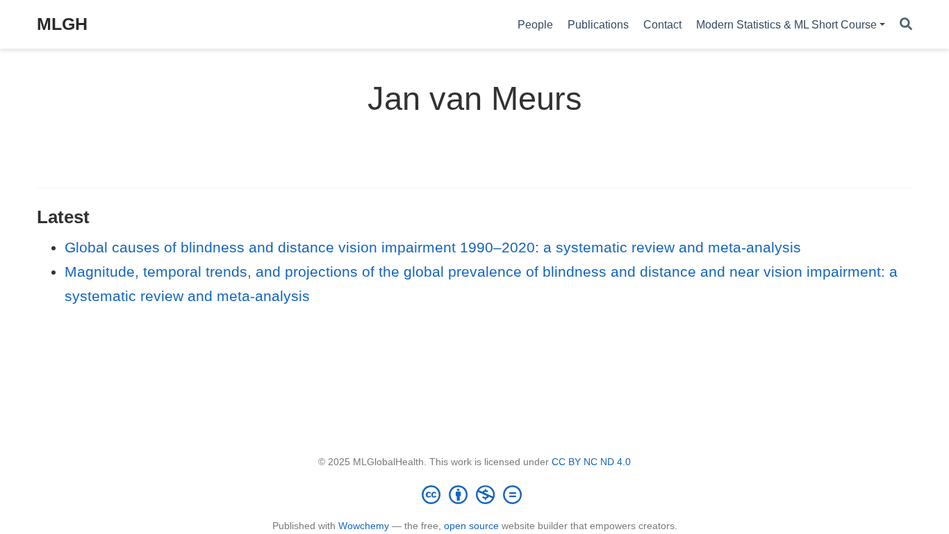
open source (471, 525)
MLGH (62, 23)
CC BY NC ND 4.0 (591, 461)
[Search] (906, 25)
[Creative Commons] (474, 494)
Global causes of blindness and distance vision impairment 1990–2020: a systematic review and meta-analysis (433, 247)
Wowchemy (363, 525)
